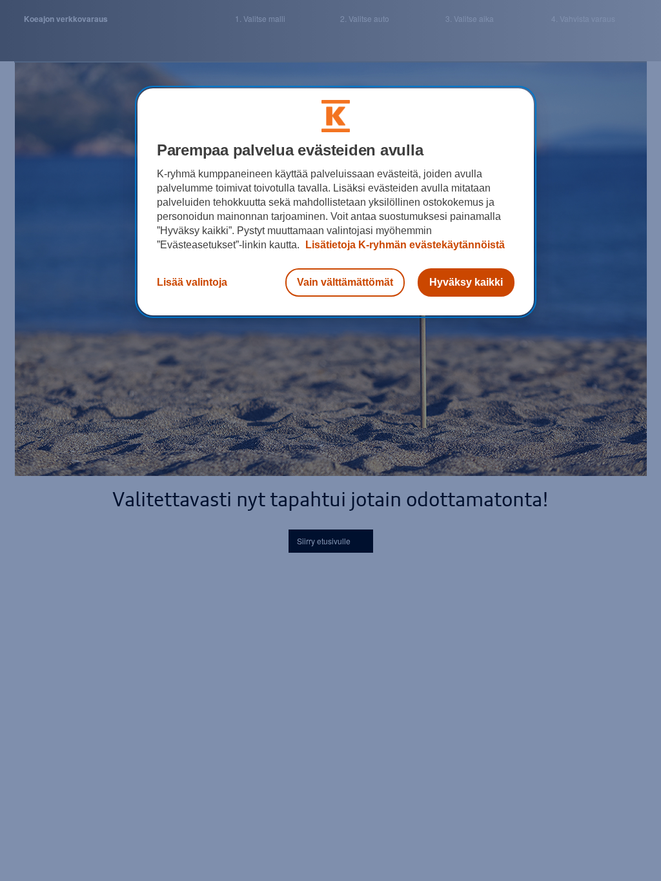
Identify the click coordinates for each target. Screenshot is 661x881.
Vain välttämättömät (345, 282)
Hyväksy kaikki (466, 282)
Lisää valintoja (192, 282)
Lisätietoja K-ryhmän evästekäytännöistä (404, 244)
